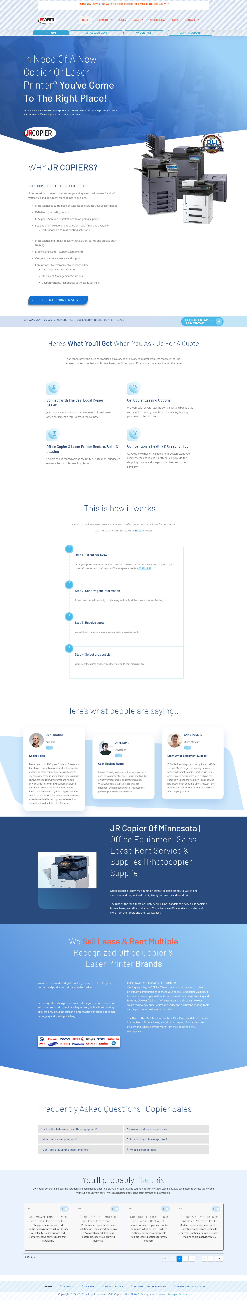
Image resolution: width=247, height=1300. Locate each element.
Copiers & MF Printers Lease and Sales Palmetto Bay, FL (199, 1226)
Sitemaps (171, 1294)
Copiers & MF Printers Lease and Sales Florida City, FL (48, 1226)
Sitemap (184, 1294)
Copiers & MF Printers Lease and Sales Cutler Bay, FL (149, 1226)
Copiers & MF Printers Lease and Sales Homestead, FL (98, 1226)
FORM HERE (145, 568)
